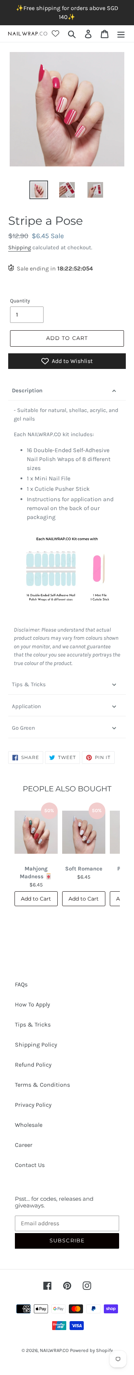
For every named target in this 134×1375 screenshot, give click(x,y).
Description (27, 390)
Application (26, 706)
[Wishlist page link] (55, 33)
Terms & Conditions (42, 1084)
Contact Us (30, 1164)
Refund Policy (33, 1064)
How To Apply (32, 1004)
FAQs (21, 984)
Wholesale (28, 1124)
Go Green (23, 727)
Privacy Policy (33, 1104)
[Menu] (121, 33)
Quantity (20, 301)
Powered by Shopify (91, 1350)
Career (23, 1144)
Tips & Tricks (29, 684)
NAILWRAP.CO (54, 1350)
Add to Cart (36, 898)
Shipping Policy (36, 1044)
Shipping (19, 247)
